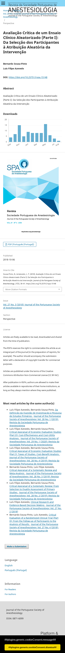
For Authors (10, 594)
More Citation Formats (16, 289)
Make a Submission (17, 546)
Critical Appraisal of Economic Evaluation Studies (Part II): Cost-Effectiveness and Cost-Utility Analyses (35, 435)
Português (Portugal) (16, 570)
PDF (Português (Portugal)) (21, 244)
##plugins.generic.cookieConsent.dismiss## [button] (32, 647)
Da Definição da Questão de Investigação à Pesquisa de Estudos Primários (35, 413)
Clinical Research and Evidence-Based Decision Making (31, 503)
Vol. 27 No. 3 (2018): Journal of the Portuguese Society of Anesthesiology (29, 15)
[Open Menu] (3, 3)
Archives (17, 10)
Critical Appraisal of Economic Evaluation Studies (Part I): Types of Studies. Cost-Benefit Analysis (35, 453)
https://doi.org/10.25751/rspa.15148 (28, 77)
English (9, 565)
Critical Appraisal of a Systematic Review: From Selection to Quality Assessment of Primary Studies (34, 489)
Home (6, 10)
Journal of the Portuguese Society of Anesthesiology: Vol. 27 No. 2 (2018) (35, 508)
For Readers (10, 589)
